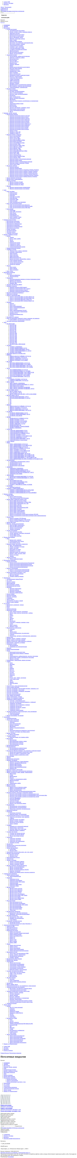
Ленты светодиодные (15, 962)
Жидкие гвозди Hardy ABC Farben (18, 895)
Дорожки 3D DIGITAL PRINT (14, 284)
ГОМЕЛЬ (9, 377)
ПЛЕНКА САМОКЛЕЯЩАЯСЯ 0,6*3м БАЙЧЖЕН (23, 492)
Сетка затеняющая (14, 714)
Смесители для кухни (15, 840)
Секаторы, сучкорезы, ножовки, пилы (19, 622)
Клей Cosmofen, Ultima (15, 217)
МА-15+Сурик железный (16, 1007)
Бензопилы (12, 95)
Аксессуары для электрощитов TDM (19, 953)
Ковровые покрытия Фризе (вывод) (19, 290)
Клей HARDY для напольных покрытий (20, 319)
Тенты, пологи (10, 599)
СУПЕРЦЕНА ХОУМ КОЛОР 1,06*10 (19, 461)
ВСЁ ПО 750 (13, 330)
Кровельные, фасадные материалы (18, 912)
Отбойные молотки (15, 69)
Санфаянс (9, 825)
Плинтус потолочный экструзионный (19, 571)
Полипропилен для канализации (18, 807)
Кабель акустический (15, 931)
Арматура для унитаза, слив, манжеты (19, 817)
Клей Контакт (13, 214)
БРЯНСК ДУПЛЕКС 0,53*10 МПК (19, 360)
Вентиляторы (13, 740)
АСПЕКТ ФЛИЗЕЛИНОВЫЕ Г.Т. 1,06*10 (20, 350)
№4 (10, 403)
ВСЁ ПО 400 (13, 327)
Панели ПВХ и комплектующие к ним (16, 499)
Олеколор (12, 1008)
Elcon (11, 1019)
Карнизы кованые (14, 167)
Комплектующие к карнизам (14, 134)
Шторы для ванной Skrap (16, 868)
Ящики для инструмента (16, 53)
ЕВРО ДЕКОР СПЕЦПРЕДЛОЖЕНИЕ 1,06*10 (22, 388)
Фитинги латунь (14, 854)
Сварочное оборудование (16, 78)
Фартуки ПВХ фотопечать (16, 526)
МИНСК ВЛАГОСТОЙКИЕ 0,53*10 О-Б (20, 406)
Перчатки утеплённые (15, 591)
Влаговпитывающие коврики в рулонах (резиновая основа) (25, 279)
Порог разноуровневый (16, 306)
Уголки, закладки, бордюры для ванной (20, 533)
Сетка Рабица (13, 919)
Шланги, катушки (14, 658)
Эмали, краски (7, 1004)
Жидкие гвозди (11, 887)
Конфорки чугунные (15, 550)
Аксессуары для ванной (13, 719)
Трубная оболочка (11, 846)
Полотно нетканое (11, 595)
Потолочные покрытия (9, 560)
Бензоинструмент (11, 88)
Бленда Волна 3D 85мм (16, 141)
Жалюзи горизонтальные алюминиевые (20, 187)
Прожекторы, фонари (12, 960)
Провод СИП (13, 939)
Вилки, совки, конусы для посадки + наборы (21, 613)
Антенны (12, 979)
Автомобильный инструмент (17, 30)
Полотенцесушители (12, 810)
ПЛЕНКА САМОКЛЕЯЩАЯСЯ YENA (20, 491)
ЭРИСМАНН (10, 475)
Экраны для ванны (11, 860)
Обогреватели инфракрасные (14, 223)
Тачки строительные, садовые (14, 696)
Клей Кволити (13, 194)
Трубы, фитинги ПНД (12, 848)
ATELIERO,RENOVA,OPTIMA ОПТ (16, 353)
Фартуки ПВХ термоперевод (17, 525)
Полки (11, 729)
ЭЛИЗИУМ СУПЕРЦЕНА (16, 468)
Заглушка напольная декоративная (15, 321)
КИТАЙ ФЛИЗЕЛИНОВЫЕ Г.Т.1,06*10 (20, 398)
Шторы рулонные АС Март (17, 184)
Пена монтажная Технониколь (17, 903)
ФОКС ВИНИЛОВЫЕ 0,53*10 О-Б (19, 446)
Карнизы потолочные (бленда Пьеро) (19, 126)
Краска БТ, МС (13, 1025)
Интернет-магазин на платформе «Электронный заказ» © (15, 1152)
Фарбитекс (12, 1010)
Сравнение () (4, 8)
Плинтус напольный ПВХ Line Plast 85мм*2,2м (22, 298)
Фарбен (9, 1006)
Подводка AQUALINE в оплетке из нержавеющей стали (24, 794)
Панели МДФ (10, 495)
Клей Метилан (13, 198)
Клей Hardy (13, 1016)
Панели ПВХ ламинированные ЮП (19, 507)
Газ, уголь (9, 580)
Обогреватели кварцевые (13, 225)
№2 (10, 402)
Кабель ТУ (12, 938)
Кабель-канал (13, 975)
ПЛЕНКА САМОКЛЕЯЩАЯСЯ (15, 488)
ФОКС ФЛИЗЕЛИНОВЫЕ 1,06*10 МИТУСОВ (22, 454)
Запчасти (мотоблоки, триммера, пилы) (20, 107)
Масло (11, 111)
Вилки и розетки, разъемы (16, 992)
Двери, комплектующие (13, 875)
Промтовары (7, 577)
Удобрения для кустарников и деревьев (20, 704)
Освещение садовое (12, 644)
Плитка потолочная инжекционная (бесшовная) (22, 563)
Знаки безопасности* (12, 929)
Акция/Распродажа (11, 718)
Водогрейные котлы (15, 542)
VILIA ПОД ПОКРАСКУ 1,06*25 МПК (20, 375)
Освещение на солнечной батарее (18, 646)
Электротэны (10, 858)
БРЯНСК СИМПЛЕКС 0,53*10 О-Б (19, 359)
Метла (11, 619)
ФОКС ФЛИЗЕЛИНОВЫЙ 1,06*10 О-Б (20, 453)
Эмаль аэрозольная (11, 1034)
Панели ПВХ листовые (16, 508)
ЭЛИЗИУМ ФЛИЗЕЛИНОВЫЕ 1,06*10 (20, 471)
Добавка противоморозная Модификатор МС (21, 1023)
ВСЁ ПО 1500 (13, 340)
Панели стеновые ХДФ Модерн (18, 518)
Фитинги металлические (13, 853)
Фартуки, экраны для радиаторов (15, 523)
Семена (8, 661)
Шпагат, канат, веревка (12, 602)
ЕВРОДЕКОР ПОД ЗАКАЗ (17, 386)
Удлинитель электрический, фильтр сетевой (21, 1000)
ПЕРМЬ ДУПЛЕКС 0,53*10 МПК (18, 421)
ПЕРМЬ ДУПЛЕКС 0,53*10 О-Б (18, 422)
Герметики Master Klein (16, 884)
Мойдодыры (13, 773)
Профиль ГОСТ (14, 313)
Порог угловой (13, 309)
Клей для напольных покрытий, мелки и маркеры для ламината (23, 318)
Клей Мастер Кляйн (15, 196)
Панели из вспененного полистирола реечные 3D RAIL (24, 514)
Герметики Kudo (14, 883)
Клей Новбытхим (14, 215)
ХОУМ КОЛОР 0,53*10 (16, 463)
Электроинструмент (12, 55)
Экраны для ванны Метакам (17, 862)
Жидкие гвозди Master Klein (17, 898)
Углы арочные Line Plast (16, 531)
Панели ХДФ (10, 517)
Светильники (10, 961)
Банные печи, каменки (15, 540)
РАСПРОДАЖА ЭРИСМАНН (17, 344)
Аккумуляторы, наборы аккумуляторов (20, 56)
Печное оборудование (9, 537)
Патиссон (12, 673)
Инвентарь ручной (11, 610)
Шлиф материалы (14, 50)
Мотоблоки (12, 99)
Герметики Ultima (14, 885)
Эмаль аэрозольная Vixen (16, 1041)
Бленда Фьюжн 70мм (15, 157)
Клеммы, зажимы (14, 957)
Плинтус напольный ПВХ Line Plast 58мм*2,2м (22, 296)
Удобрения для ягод (15, 708)
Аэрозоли (12, 629)
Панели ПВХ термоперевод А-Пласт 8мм (20, 502)
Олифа (11, 1029)
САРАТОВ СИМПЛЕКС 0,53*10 (18, 437)
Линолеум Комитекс (15, 275)
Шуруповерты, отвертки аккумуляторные (20, 86)
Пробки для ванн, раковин (16, 821)
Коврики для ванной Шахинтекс (18, 762)
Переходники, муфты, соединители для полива (22, 657)
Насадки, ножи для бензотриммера (19, 94)
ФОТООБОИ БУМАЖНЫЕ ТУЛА (18, 481)
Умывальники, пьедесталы (16, 827)
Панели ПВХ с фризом (15, 504)
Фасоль (11, 681)
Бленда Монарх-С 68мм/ (16, 146)
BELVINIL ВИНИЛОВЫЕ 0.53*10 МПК (20, 364)
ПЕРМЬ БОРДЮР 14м (15, 425)
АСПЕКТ (9, 345)
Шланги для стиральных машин (18, 803)
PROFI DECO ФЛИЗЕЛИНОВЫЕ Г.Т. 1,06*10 (21, 477)
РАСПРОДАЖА (11, 323)
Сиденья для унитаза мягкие (17, 834)
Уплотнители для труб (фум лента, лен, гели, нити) (20, 852)
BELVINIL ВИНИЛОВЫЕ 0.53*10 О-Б (20, 363)
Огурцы (12, 672)
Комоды (12, 781)
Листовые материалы (12, 915)
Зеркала (9, 757)
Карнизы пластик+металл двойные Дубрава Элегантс (23, 172)
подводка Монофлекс (15, 798)
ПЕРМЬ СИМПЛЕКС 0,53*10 (17, 423)
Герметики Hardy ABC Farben (17, 881)
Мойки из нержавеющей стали (17, 788)
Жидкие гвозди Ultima (15, 899)
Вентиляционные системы (16, 744)
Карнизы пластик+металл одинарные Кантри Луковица (24, 175)
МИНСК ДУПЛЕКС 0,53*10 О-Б (18, 407)
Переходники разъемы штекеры (18, 981)
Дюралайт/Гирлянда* (12, 927)
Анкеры (12, 237)
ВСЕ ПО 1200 (13, 336)
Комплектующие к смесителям (14, 769)
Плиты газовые (11, 594)
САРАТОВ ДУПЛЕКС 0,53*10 (17, 434)
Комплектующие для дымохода (18, 552)
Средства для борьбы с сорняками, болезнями (18, 691)
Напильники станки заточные (17, 109)
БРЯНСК (9, 354)
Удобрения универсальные (16, 710)
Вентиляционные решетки (16, 742)
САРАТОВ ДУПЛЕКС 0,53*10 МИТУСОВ (21, 436)
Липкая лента (13, 631)
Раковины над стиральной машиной (19, 826)
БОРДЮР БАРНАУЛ (15, 487)
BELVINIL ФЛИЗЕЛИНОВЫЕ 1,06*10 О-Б (21, 365)
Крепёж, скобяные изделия (10, 234)
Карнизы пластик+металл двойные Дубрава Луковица (24, 171)
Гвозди (11, 240)
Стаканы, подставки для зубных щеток (20, 731)
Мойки (11, 65)
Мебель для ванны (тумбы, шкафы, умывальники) (19, 772)
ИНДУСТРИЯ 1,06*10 (12, 390)
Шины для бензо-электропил (17, 98)
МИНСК (9, 404)
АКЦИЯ (6, 26)
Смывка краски (14, 1031)
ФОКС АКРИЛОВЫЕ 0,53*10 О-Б (19, 444)
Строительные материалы (10, 873)
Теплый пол (10, 844)
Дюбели (12, 241)
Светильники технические (16, 968)
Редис (11, 676)
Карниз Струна (13, 130)
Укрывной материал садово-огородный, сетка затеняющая (22, 711)
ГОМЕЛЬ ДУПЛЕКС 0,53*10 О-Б (18, 379)
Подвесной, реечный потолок (14, 921)
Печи (8, 538)
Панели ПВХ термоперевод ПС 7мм (19, 503)
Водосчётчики (10, 756)
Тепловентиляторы (11, 230)
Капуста (12, 669)
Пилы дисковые (14, 72)
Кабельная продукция (12, 930)
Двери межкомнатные (15, 876)
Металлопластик (11, 784)
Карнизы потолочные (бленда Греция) (19, 121)
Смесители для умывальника (17, 841)
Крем (11, 630)
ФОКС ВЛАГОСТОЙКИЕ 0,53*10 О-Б (20, 448)
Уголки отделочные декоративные (18, 311)
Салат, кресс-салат (14, 679)
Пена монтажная (11, 900)
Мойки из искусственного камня (18, 787)
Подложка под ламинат (13, 317)
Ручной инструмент (12, 29)
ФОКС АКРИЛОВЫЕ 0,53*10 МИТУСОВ (21, 445)
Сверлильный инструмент (16, 45)
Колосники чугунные (15, 549)
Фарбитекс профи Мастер (16, 1012)
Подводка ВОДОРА (15, 799)
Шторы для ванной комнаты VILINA (19, 869)
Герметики (9, 877)
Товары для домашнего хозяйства (15, 698)
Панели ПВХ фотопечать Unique (18, 500)
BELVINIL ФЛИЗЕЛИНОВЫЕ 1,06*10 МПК (21, 367)
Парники (9, 648)
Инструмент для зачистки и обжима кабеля (21, 988)
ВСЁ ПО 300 (13, 326)
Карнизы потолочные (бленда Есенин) (19, 122)
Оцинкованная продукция (13, 586)
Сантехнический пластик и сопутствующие (18, 815)
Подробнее (11, 1156)
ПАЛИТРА (9, 411)
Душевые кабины (11, 735)
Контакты (6, 4)
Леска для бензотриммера (16, 92)
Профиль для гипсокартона (17, 918)
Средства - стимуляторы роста (17, 700)
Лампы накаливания (15, 948)
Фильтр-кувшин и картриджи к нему (19, 754)
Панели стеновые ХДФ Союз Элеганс (19, 521)
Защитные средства (15, 33)
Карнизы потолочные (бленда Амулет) (19, 118)
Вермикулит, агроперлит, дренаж (15, 604)
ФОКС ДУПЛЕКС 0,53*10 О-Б (18, 449)
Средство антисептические (14, 694)
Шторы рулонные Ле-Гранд (17, 183)
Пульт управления (14, 980)
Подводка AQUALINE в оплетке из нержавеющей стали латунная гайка (28, 795)
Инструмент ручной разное (17, 36)
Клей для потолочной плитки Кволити (20, 205)
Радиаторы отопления (15, 812)
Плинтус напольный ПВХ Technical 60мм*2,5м (22, 300)
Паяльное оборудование (16, 41)
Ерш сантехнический (15, 723)
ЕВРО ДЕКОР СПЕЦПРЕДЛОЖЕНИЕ (20, 387)
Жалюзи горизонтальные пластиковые (19, 188)
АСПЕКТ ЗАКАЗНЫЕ (15, 352)
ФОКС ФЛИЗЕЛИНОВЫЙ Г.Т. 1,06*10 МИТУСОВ (23, 457)
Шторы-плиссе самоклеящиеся (14, 179)
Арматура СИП (11, 926)
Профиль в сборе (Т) (15, 133)
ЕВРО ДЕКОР (10, 381)
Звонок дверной (14, 995)
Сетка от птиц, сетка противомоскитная (17, 685)
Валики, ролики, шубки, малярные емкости (21, 32)
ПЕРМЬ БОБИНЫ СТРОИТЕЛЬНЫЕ (19, 426)
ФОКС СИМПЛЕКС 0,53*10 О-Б (18, 452)
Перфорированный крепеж (14, 248)
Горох (11, 667)
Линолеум (9, 273)
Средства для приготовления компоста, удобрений (23, 702)
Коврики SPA (13, 768)
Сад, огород (7, 603)
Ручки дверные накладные (16, 261)
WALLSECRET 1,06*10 (16, 392)
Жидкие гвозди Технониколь (17, 894)
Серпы (11, 623)
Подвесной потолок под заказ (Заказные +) (21, 923)
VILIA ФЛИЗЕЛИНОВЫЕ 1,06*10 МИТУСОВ (22, 372)
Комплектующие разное (16, 160)
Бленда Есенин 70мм (15, 144)
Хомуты (9, 265)
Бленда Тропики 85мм (15, 155)
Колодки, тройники (15, 996)
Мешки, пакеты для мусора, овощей (16, 640)
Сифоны (12, 818)
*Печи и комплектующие (16, 558)
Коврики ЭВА (13, 283)
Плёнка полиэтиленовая (13, 649)
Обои (5, 322)
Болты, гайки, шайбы (15, 238)
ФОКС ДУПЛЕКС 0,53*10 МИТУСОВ (20, 450)
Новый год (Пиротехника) (10, 1044)
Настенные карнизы (12, 165)
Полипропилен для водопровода (18, 806)
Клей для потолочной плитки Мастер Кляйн (21, 206)
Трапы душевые (14, 823)
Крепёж (9, 236)
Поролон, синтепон (12, 596)
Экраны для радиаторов (16, 527)
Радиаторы (9, 811)
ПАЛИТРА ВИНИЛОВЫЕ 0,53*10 (19, 413)
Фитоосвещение (14, 645)
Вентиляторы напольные (13, 221)
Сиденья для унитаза (12, 831)
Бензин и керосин (14, 1022)
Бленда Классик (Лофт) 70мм (17, 145)
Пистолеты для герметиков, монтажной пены (21, 42)
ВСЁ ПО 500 (13, 329)
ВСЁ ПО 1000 (13, 333)
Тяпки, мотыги (13, 625)
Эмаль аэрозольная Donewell (17, 1035)
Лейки (11, 654)
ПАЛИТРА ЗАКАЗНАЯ (16, 415)
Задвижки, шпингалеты (16, 252)
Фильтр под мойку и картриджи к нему (20, 753)
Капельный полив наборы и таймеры (19, 653)
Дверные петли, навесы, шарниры (18, 250)
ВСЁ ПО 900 (13, 332)
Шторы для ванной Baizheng (17, 867)
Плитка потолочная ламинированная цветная (21, 565)
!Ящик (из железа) (11, 557)
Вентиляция (10, 738)
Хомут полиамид (14, 269)
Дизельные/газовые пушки (16, 103)
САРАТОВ (9, 429)
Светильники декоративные (17, 965)
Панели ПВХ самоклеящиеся (17, 511)
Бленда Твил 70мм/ (14, 153)
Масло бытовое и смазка (13, 584)
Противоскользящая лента (16, 314)
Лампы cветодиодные (15, 945)
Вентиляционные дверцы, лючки (18, 741)
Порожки (9, 302)
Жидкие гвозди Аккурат (16, 888)
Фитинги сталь (13, 856)
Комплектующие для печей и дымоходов (17, 544)
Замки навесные (14, 254)
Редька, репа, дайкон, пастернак (18, 677)
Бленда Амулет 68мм (15, 138)
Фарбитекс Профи (14, 1011)
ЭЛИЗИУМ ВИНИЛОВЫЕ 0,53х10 (19, 469)
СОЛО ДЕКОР (10, 441)
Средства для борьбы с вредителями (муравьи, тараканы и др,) (23, 688)
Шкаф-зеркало (13, 776)
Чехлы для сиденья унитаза (17, 835)
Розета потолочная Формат (16, 573)
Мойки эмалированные (16, 790)
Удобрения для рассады (16, 706)
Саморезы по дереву (15, 244)
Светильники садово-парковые (18, 967)
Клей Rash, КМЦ (14, 199)
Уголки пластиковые (12, 530)
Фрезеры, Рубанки (14, 83)
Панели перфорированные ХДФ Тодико (20, 519)
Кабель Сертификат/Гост (16, 935)
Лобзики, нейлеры (14, 64)
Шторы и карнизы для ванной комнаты (17, 865)
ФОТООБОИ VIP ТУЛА (16, 480)
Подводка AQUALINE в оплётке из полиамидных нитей (24, 796)
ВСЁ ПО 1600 (13, 341)
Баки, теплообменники (15, 545)
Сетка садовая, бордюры (13, 687)
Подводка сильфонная (15, 802)
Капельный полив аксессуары (17, 652)
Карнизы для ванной (15, 871)
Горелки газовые (11, 581)
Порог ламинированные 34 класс (18, 310)
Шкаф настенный (14, 780)
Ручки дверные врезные (16, 260)
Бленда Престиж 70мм (15, 149)
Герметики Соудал (14, 879)
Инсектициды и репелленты (14, 627)
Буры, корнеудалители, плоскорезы (19, 611)
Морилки (12, 1027)
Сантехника (7, 717)
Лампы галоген (14, 946)
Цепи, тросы (10, 271)
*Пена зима (13, 910)
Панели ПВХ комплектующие (17, 513)
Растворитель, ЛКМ (12, 1018)
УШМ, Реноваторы (14, 80)
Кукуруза (12, 671)
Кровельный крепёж (15, 242)
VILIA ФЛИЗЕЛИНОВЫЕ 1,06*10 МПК (20, 373)
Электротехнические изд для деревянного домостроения (21, 985)
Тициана (12, 1015)
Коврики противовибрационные (18, 767)
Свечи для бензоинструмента (17, 110)
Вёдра (8, 606)
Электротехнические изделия (11, 925)
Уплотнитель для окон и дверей (15, 600)
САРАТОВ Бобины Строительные (18, 440)
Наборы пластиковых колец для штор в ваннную (22, 872)
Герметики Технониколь (16, 880)
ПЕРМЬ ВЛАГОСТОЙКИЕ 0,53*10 (19, 418)
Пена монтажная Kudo (15, 906)
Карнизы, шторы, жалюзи (10, 113)
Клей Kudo (12, 210)
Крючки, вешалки (14, 725)
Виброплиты (13, 105)
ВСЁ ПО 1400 (13, 338)
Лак (11, 1026)
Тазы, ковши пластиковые (13, 695)
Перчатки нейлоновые (15, 588)
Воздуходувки (13, 60)
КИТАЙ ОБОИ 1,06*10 (13, 395)
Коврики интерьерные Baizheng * (15, 292)
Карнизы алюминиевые (16, 168)
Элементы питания (11, 1003)
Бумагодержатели (14, 721)
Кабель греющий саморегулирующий (19, 933)
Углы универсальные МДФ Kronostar (19, 498)
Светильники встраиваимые (17, 964)
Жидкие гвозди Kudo (15, 896)
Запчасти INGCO (14, 61)
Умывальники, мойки (15, 783)
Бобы (11, 665)
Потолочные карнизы (12, 114)
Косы (11, 617)
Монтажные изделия (12, 952)
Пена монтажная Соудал (16, 902)
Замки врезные (13, 253)
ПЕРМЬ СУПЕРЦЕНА (15, 427)
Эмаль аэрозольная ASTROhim (17, 1038)
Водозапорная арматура (13, 745)
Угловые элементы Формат (17, 576)
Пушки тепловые (11, 229)
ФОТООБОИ (10, 479)
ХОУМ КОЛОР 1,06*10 (16, 464)
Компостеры (10, 637)
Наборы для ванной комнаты (17, 727)
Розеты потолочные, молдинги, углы (16, 572)
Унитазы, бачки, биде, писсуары (18, 829)
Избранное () (4, 9)
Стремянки (9, 598)
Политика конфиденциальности (12, 1138)
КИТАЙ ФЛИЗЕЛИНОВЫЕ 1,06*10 (19, 396)
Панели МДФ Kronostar (16, 496)
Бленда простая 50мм (15, 136)
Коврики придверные (15, 280)
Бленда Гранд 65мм (15, 164)
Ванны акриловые (14, 734)
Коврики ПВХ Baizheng (16, 765)
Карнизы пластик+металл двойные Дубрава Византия (23, 173)
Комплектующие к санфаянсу (17, 830)
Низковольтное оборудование (14, 958)
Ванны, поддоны (11, 733)
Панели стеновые (8, 494)
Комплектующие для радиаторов (18, 814)
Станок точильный (14, 79)
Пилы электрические (15, 73)
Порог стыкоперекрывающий (17, 307)
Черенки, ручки (14, 626)
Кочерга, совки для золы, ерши (17, 553)
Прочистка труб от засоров (16, 822)
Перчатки (9, 587)
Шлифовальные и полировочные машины (20, 84)
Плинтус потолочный (12, 568)
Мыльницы (12, 726)
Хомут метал (13, 267)
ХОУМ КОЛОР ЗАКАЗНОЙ (17, 465)
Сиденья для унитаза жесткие (17, 833)
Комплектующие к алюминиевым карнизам (21, 161)
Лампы (8, 944)
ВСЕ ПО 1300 (13, 337)
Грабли (11, 615)
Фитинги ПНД (13, 850)
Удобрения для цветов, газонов (18, 707)
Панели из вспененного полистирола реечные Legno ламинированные (28, 515)
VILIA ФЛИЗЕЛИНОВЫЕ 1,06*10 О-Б (20, 376)
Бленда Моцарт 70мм (15, 148)
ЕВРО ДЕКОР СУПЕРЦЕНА (17, 383)
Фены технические (14, 82)
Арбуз (11, 663)
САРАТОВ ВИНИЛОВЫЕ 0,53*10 (19, 431)
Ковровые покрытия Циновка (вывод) (19, 291)
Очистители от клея (15, 218)
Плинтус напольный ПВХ (13, 295)
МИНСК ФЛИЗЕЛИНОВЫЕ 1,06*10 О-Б (20, 410)
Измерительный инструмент (17, 34)
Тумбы (11, 775)
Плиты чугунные (14, 554)
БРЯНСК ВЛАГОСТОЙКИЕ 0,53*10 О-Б (20, 356)
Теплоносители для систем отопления (16, 845)
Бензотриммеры (14, 90)
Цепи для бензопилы (15, 96)
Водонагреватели (11, 746)
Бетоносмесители (14, 59)
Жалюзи (9, 186)
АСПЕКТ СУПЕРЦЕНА (16, 346)
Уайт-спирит (13, 1033)
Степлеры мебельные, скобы (17, 48)
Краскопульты (13, 63)
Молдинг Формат (14, 575)
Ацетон (12, 1021)
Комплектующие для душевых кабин (19, 737)
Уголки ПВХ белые (15, 534)
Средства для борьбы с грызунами (15, 690)
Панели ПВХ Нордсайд (16, 506)
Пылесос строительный (16, 76)
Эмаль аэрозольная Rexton (16, 1039)
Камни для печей (14, 548)
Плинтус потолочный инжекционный (19, 569)
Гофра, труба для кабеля (16, 973)
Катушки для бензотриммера (17, 91)
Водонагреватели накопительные (18, 748)
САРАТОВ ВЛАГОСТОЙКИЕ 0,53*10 (20, 433)
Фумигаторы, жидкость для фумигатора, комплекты (23, 635)
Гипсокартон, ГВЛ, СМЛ (16, 917)
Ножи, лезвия (13, 40)
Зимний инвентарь (11, 608)
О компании (7, 1134)
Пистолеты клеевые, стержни (17, 44)
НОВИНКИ (7, 25)
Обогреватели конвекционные (14, 226)
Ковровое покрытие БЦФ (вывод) (18, 287)
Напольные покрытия (9, 272)
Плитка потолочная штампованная (19, 567)
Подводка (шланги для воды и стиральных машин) (20, 792)
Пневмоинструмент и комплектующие (19, 75)
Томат (11, 680)
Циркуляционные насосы (13, 857)
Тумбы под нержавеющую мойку (18, 779)
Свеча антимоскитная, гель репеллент (19, 633)
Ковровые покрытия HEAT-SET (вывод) (20, 288)
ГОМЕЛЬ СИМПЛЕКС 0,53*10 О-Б (19, 380)
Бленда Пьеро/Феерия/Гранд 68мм (18, 150)
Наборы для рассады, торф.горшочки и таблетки (19, 641)
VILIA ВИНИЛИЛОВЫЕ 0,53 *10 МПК (20, 371)
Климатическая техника (10, 219)
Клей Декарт (13, 213)
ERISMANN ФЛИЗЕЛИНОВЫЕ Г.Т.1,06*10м (21, 476)
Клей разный (10, 209)
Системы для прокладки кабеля (15, 971)
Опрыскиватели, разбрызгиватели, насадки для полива (24, 656)
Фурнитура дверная (15, 264)
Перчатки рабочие (14, 590)
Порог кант (12, 304)
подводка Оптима (14, 800)
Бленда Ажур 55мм (14, 137)
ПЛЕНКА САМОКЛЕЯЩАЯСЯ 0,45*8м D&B (22, 490)
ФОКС (8, 442)
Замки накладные (14, 256)
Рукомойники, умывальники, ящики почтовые (19, 660)
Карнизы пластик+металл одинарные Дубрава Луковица (24, 169)
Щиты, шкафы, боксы (12, 984)
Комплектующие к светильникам (18, 969)
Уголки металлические (15, 263)
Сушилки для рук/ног (12, 233)
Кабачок (12, 668)
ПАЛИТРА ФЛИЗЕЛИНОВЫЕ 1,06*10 (20, 414)
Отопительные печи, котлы (17, 541)
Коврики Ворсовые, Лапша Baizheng (19, 761)
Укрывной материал (15, 713)
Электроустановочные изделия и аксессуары (18, 991)
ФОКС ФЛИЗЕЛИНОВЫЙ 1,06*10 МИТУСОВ (22, 456)
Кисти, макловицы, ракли (16, 37)
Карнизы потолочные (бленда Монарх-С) (20, 123)
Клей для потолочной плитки (14, 203)
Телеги (11, 102)
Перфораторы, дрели (15, 71)
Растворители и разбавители (17, 1030)
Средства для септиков (12, 692)
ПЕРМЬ (9, 417)
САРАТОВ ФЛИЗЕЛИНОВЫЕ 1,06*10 (20, 438)
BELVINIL (9, 361)
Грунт (8, 607)
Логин (2, 7)
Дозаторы (12, 722)
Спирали (12, 634)
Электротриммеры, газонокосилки (18, 87)
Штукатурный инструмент (16, 52)
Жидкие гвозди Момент (16, 891)
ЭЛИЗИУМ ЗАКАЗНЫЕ (16, 473)
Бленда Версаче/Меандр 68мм (17, 140)
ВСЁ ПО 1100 (13, 334)
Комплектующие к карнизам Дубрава (19, 163)
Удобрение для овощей (15, 703)
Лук (11, 684)
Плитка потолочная (12, 561)
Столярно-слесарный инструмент (18, 49)
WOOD (11, 1014)
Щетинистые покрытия (16, 282)
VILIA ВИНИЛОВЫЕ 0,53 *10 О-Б (19, 369)
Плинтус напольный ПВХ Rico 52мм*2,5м (21, 299)
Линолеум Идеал (14, 276)
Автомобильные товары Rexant (15, 579)
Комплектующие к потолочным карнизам (20, 159)
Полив (8, 650)
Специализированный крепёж (17, 246)
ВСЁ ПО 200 (13, 325)
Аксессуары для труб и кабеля (17, 972)
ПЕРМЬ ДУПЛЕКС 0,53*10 (17, 419)
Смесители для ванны (15, 838)
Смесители (9, 837)
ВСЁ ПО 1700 (13, 342)
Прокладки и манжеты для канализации (20, 808)
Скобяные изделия (11, 249)
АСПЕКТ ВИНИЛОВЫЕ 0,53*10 (18, 348)
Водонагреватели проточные (17, 749)
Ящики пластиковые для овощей (15, 715)
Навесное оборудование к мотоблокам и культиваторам (24, 100)
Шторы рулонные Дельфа (16, 182)
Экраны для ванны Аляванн (17, 861)
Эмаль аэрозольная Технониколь (18, 1042)
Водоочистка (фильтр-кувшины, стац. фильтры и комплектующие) (24, 750)
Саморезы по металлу (15, 245)
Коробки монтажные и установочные (19, 998)
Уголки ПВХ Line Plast (15, 536)
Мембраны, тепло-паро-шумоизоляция (19, 914)
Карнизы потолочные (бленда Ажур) (19, 117)
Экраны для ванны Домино (17, 864)
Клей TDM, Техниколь (15, 211)
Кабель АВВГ (13, 942)
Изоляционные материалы (13, 911)
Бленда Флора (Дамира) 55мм (17, 156)
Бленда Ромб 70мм (14, 152)
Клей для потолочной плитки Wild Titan (20, 207)
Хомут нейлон (13, 268)
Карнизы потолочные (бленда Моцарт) (20, 125)
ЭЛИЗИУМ (9, 467)
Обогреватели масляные (13, 227)
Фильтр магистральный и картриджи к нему (21, 752)
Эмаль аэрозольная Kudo (16, 1037)
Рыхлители (12, 621)
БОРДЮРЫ (10, 486)
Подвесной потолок (15, 922)
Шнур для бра (13, 941)
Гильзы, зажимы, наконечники (17, 954)
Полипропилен (10, 804)
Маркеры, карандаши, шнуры (17, 38)
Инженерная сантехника (13, 758)
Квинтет (12, 303)
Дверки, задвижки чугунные (17, 546)
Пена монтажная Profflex (16, 907)
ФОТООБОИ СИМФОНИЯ (17, 483)
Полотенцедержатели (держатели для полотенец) (22, 730)
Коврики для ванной (12, 760)
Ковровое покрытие (12, 286)
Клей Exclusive (13, 192)
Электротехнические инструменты (16, 987)
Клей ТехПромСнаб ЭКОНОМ (18, 202)
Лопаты (12, 618)
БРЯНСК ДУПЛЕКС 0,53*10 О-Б (18, 357)
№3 (10, 400)
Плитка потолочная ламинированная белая (21, 564)
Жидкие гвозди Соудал (15, 892)
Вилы (11, 614)
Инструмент (7, 28)
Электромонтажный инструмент (18, 989)
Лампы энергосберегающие (17, 949)
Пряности (12, 675)
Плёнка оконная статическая (14, 177)
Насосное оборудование (16, 68)
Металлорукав (13, 976)
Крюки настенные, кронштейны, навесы (20, 259)
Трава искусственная (12, 294)
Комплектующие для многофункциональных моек (23, 791)
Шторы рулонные (11, 180)
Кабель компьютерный (15, 934)
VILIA (8, 368)
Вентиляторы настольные (13, 222)
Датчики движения (14, 994)
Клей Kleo (12, 195)
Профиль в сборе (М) (15, 132)
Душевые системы (14, 842)
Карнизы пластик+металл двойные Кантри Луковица (23, 176)
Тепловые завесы (11, 232)
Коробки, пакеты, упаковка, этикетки (16, 638)
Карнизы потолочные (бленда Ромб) (19, 127)
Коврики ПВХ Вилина (15, 764)
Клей (5, 190)
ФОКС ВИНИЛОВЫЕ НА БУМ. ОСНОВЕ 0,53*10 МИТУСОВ (26, 459)
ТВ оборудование (11, 977)
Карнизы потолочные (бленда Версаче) (20, 119)
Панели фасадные (11, 522)
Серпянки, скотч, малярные (17, 46)
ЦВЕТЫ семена (14, 683)
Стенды (12, 315)
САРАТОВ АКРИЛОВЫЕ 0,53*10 (18, 430)
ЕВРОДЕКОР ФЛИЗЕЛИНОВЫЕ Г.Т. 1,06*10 (21, 384)
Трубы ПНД (13, 849)
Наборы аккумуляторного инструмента (20, 67)
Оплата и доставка (8, 1135)
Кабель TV (12, 937)
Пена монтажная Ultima (16, 908)
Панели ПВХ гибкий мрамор (17, 510)
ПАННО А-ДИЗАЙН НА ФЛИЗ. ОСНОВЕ (21, 484)
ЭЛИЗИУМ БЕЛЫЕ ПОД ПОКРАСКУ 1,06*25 (22, 472)
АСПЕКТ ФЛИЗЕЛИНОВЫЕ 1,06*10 (19, 349)
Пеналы (12, 777)
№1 (10, 399)
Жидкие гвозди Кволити (16, 889)
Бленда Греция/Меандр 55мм (17, 142)
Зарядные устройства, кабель (17, 57)
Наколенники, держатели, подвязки (16, 642)
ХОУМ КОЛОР (11, 460)
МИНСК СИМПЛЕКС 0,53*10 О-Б (19, 409)
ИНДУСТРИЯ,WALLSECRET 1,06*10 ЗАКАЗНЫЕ (23, 394)
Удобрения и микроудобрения (14, 699)
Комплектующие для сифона (17, 819)
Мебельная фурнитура (15, 257)
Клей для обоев (11, 191)
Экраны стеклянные (15, 529)
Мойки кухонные (11, 785)
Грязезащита (10, 277)
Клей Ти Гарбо (13, 200)
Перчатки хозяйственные (16, 592)
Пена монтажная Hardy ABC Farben (19, 904)
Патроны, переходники (16, 999)
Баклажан (12, 664)
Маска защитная (11, 583)
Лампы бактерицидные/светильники (19, 950)
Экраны (12, 556)
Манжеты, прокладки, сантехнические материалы (19, 771)
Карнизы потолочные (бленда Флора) (19, 129)
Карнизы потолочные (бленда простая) (20, 115)
